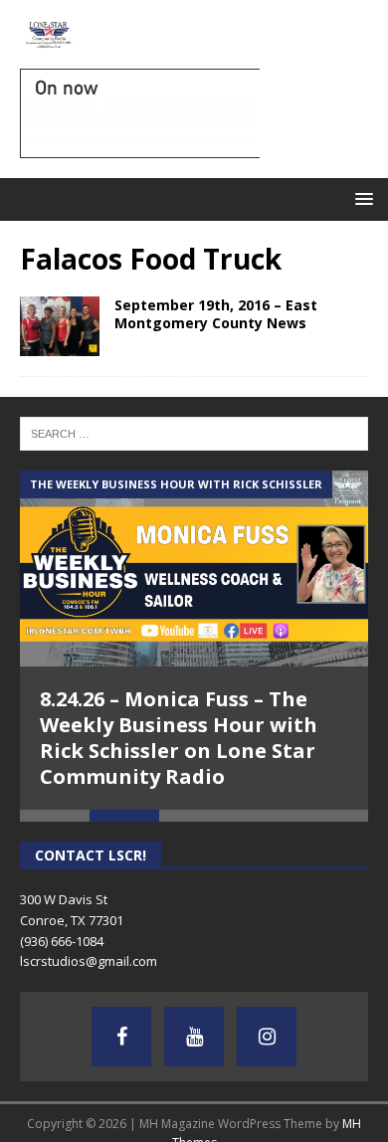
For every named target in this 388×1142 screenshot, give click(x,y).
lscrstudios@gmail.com (88, 961)
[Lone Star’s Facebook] (121, 1036)
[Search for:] (194, 433)
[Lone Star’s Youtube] (194, 1036)
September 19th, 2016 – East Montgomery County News (215, 313)
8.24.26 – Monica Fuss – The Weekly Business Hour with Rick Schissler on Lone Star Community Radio (178, 737)
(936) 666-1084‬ (61, 941)
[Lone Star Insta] (266, 1036)
